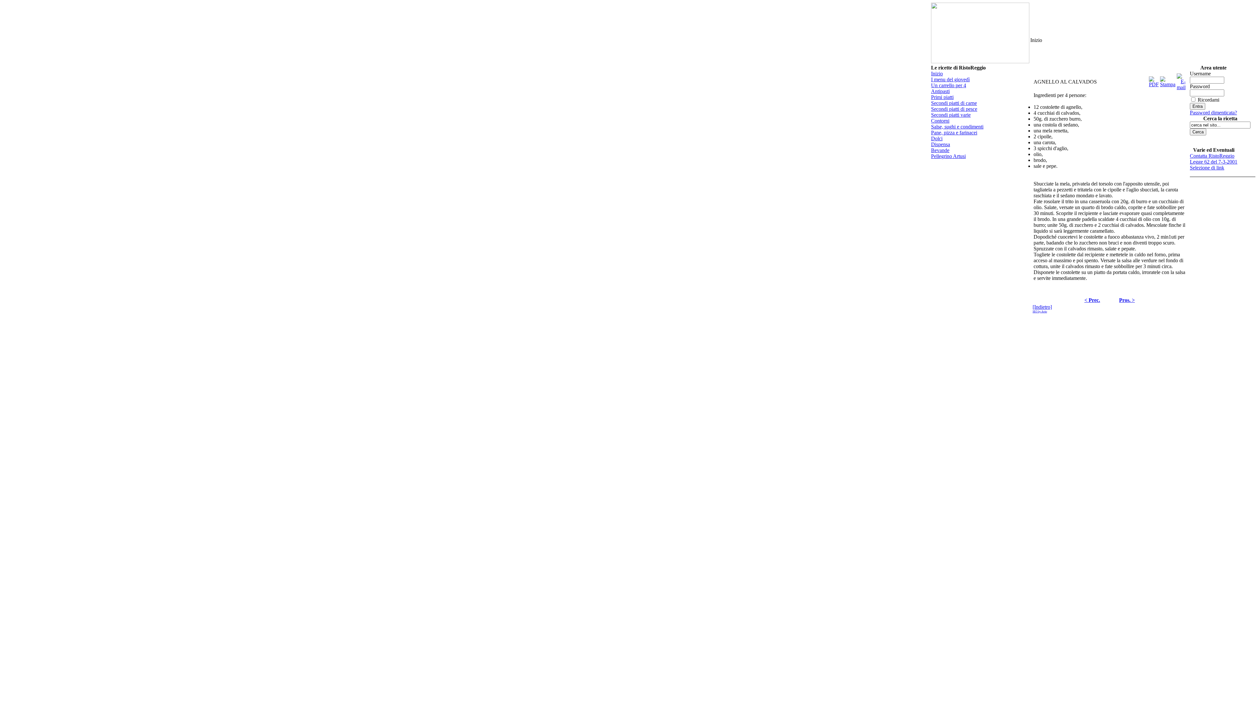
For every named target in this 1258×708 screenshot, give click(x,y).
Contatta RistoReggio (1212, 156)
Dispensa (940, 144)
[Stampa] (1167, 80)
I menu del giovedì (950, 79)
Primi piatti (942, 97)
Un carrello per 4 (948, 85)
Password (1200, 86)
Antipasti (940, 91)
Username (1200, 73)
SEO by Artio (1040, 311)
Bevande (940, 150)
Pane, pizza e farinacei (954, 132)
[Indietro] (1042, 307)
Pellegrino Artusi (948, 156)
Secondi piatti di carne (954, 103)
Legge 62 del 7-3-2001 (1213, 162)
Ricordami (1208, 100)
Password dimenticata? (1213, 112)
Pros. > (1127, 300)
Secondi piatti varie (951, 115)
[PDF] (1154, 80)
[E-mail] (1181, 80)
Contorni (940, 121)
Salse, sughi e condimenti (957, 126)
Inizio (937, 73)
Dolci (937, 138)
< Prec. (1092, 300)
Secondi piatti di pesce (954, 109)
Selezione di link (1207, 167)
